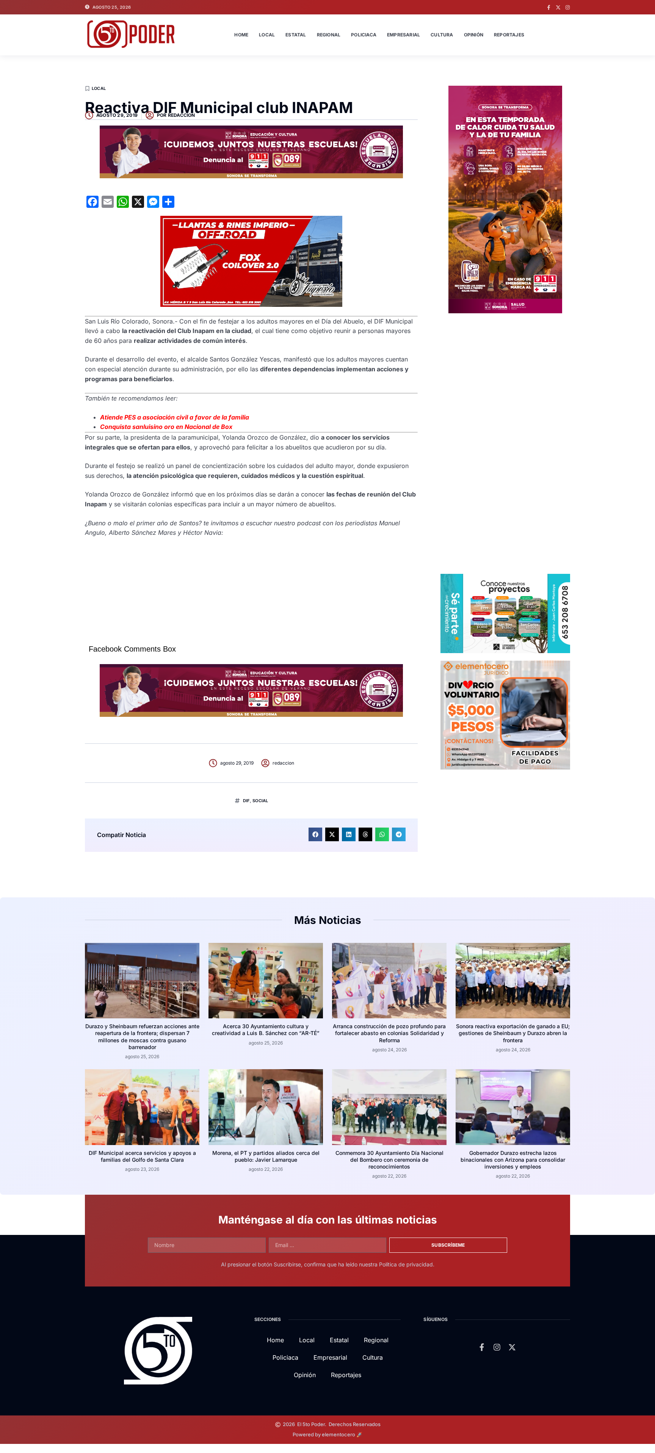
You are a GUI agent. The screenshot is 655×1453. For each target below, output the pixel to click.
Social (260, 800)
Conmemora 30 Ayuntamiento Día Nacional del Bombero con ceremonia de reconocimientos (389, 1160)
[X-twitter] (558, 7)
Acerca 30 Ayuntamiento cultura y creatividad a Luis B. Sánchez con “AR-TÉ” (266, 1029)
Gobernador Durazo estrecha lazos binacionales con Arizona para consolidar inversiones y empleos (513, 1160)
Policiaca (363, 35)
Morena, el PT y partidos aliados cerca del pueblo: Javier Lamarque (266, 1156)
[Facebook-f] (548, 7)
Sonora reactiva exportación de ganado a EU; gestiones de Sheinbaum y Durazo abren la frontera (513, 1033)
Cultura (442, 35)
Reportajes (509, 35)
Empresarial (403, 35)
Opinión (473, 35)
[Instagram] (567, 7)
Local (267, 35)
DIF (246, 800)
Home (241, 35)
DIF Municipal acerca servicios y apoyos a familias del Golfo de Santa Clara (142, 1156)
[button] (315, 834)
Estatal (295, 35)
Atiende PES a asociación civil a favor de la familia (174, 417)
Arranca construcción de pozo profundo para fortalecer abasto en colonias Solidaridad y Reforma (389, 1033)
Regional (329, 35)
